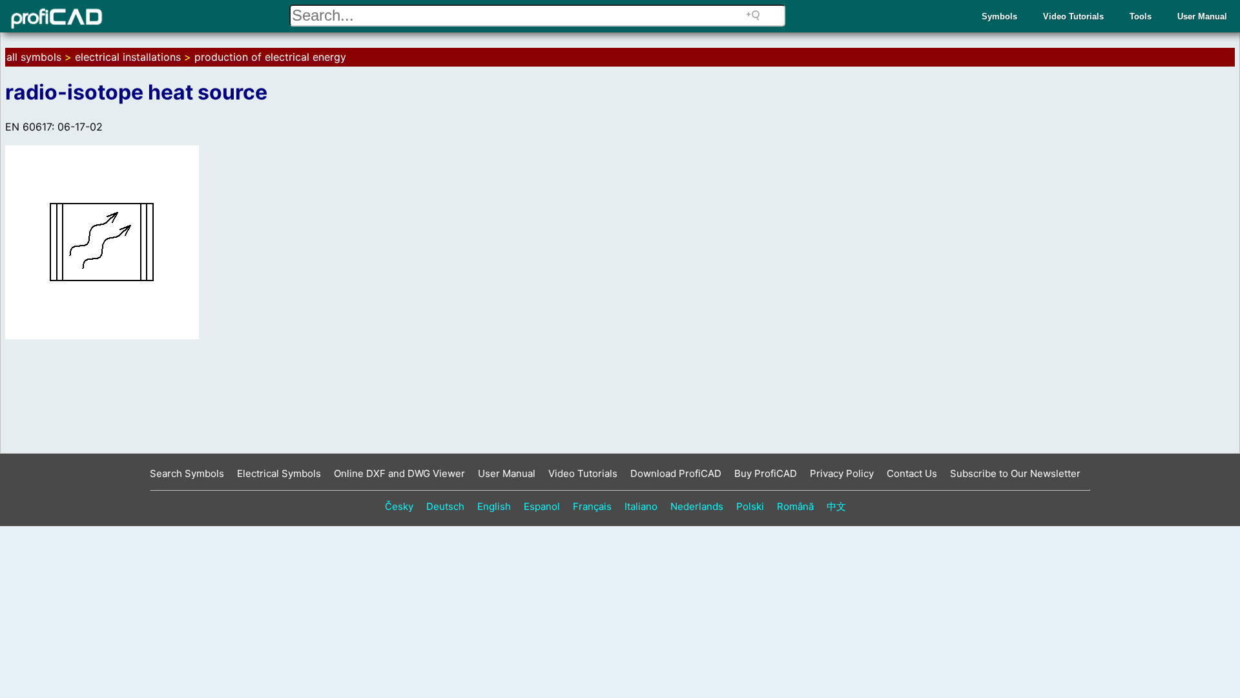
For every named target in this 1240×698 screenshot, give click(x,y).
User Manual (1202, 16)
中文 (836, 506)
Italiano (641, 506)
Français (592, 506)
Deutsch (445, 506)
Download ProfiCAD (675, 473)
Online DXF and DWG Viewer (399, 473)
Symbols (999, 16)
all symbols (33, 56)
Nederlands (696, 506)
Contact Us (912, 473)
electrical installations (128, 56)
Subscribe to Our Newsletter (1015, 473)
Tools (1141, 16)
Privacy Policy (842, 473)
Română (795, 506)
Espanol (542, 506)
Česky (399, 506)
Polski (750, 506)
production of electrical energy (270, 56)
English (494, 506)
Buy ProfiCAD (765, 473)
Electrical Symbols (279, 473)
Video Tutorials (1073, 16)
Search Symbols (187, 473)
